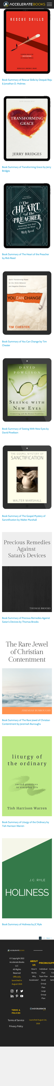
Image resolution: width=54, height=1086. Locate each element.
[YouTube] (21, 996)
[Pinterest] (17, 996)
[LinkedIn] (12, 996)
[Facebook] (17, 991)
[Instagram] (12, 991)
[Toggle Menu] (49, 4)
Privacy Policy (16, 1026)
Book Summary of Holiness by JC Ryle (22, 924)
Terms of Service (16, 1020)
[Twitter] (21, 991)
